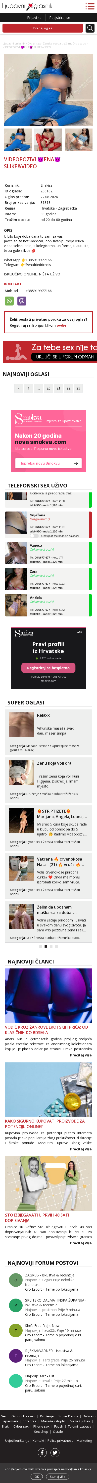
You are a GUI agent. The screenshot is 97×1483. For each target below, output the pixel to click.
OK (37, 1477)
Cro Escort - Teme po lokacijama (51, 1289)
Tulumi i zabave (80, 1426)
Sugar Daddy (68, 1416)
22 (68, 388)
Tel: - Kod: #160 (47, 498)
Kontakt (39, 1440)
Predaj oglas (42, 28)
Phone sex (41, 1426)
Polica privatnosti (61, 1440)
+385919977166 (39, 290)
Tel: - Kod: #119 (47, 524)
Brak (5, 1426)
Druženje (32, 794)
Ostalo (58, 1431)
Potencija (30, 1421)
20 (48, 388)
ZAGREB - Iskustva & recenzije (49, 1275)
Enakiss (46, 185)
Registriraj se (59, 17)
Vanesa (36, 540)
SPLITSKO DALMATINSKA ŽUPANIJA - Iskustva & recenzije (56, 1302)
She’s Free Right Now (42, 1325)
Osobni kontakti (23, 1416)
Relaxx (43, 715)
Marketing (84, 1440)
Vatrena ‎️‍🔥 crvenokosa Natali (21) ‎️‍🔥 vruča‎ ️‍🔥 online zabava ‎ (59, 864)
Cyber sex (34, 43)
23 (78, 388)
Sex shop (41, 1431)
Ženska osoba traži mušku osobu (64, 43)
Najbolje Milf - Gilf (39, 1376)
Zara (33, 566)
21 (58, 388)
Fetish (58, 1426)
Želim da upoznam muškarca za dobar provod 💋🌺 (55, 912)
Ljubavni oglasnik (14, 43)
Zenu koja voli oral (54, 763)
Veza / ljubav (80, 1421)
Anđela (36, 592)
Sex (28, 938)
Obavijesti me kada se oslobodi (60, 530)
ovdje (61, 325)
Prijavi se (34, 17)
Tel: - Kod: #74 (46, 554)
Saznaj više (57, 1477)
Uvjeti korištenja (17, 1440)
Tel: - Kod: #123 (47, 580)
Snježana (37, 510)
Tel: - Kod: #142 (47, 607)
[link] (48, 441)
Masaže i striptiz (37, 746)
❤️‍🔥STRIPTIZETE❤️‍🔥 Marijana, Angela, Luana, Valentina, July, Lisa (60, 816)
